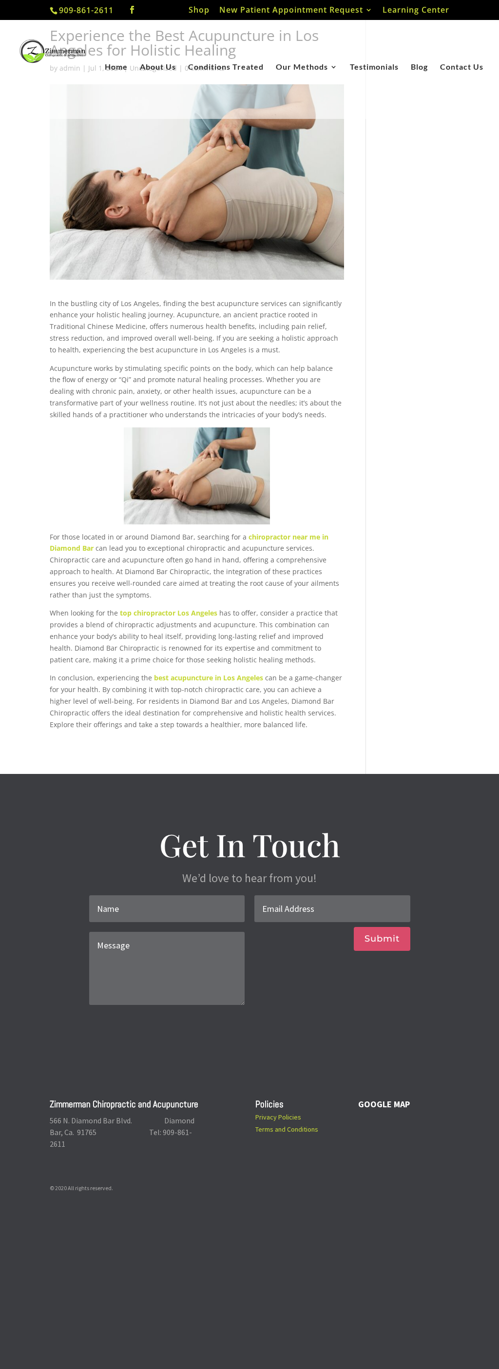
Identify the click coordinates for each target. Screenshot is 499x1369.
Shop (199, 10)
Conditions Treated (226, 67)
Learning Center (416, 10)
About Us (158, 67)
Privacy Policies (278, 1117)
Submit (382, 938)
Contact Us (461, 67)
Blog (419, 67)
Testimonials (374, 67)
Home (116, 67)
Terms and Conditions (286, 1129)
